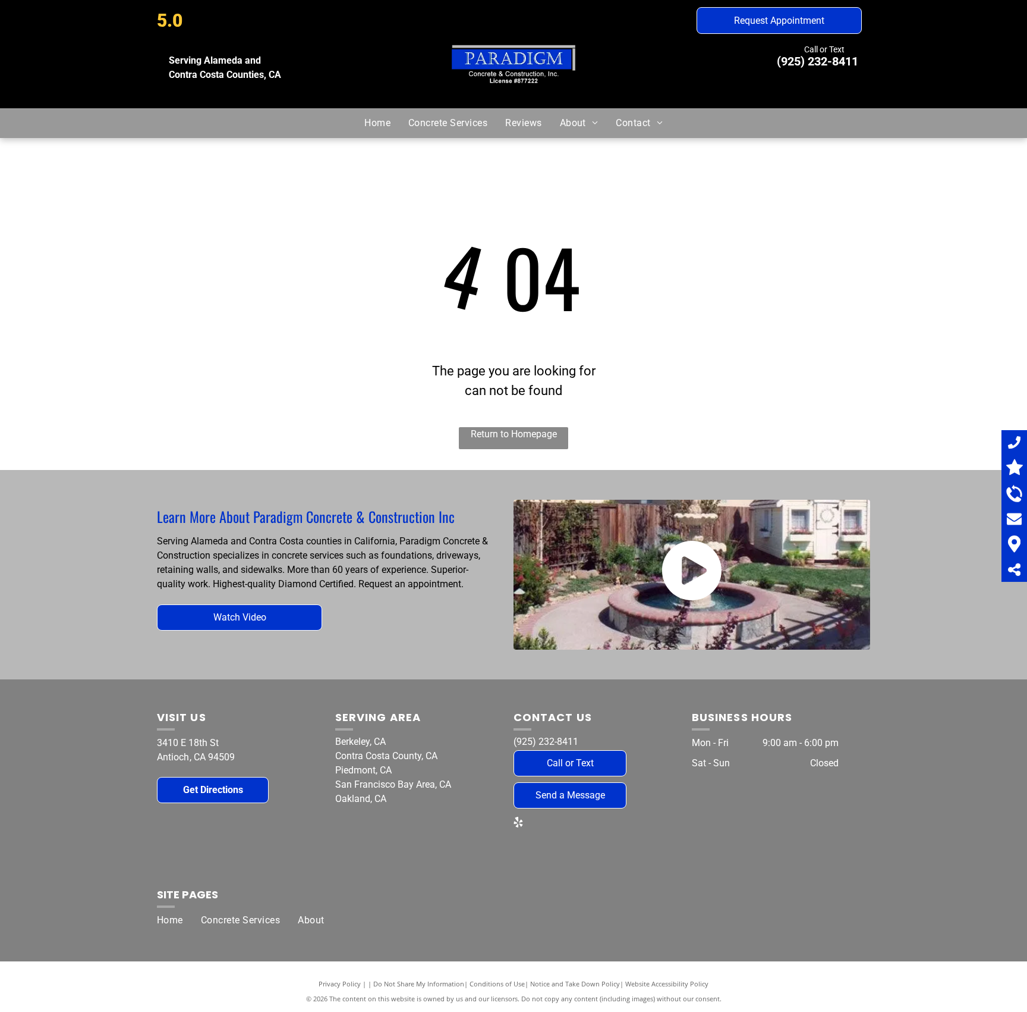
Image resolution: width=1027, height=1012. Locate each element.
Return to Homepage (514, 434)
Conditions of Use (497, 983)
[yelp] (518, 823)
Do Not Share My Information (418, 983)
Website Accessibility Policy (666, 983)
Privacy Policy (340, 983)
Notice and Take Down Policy (575, 983)
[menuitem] (377, 123)
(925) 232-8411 (817, 61)
